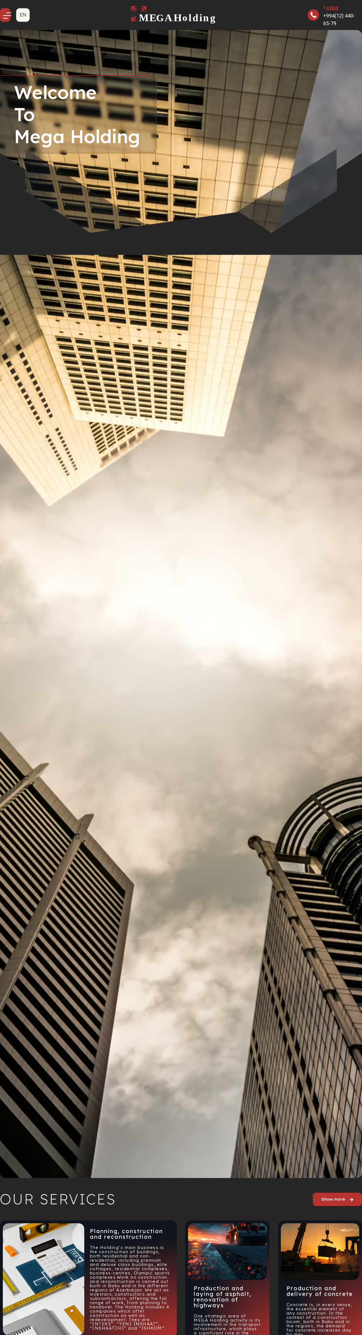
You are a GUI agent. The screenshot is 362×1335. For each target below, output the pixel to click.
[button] (23, 15)
